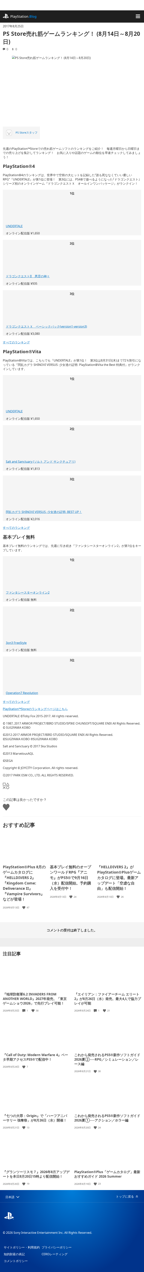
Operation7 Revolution (22, 693)
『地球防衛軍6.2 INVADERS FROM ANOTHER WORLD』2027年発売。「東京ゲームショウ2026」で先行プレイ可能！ (35, 998)
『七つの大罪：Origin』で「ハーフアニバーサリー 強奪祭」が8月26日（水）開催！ (35, 1117)
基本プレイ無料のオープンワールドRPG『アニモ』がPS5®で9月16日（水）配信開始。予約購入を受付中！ (70, 877)
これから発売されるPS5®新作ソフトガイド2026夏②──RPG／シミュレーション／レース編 (107, 1059)
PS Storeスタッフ (27, 132)
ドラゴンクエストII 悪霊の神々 (28, 276)
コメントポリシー (16, 1261)
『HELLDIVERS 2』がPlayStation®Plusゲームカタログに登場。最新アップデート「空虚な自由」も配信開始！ (119, 877)
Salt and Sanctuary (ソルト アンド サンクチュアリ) (40, 461)
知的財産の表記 (14, 1254)
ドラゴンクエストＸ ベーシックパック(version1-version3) (46, 326)
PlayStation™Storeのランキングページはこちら (35, 709)
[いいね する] (24, 907)
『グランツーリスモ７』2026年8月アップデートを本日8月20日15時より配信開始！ (36, 1174)
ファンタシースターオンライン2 (28, 592)
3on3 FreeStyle (16, 643)
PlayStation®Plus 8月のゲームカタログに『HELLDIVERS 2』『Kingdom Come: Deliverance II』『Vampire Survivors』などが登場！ (24, 883)
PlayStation (23, 16)
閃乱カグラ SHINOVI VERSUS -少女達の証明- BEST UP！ (44, 512)
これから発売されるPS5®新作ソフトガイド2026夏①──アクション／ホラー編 (107, 1117)
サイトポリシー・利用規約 (22, 1247)
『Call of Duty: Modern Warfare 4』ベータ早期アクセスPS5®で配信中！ (35, 1057)
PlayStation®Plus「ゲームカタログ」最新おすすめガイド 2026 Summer (107, 1174)
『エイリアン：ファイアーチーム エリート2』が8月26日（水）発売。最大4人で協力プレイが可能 (107, 998)
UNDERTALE (14, 226)
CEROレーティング (55, 1254)
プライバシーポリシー (57, 1247)
